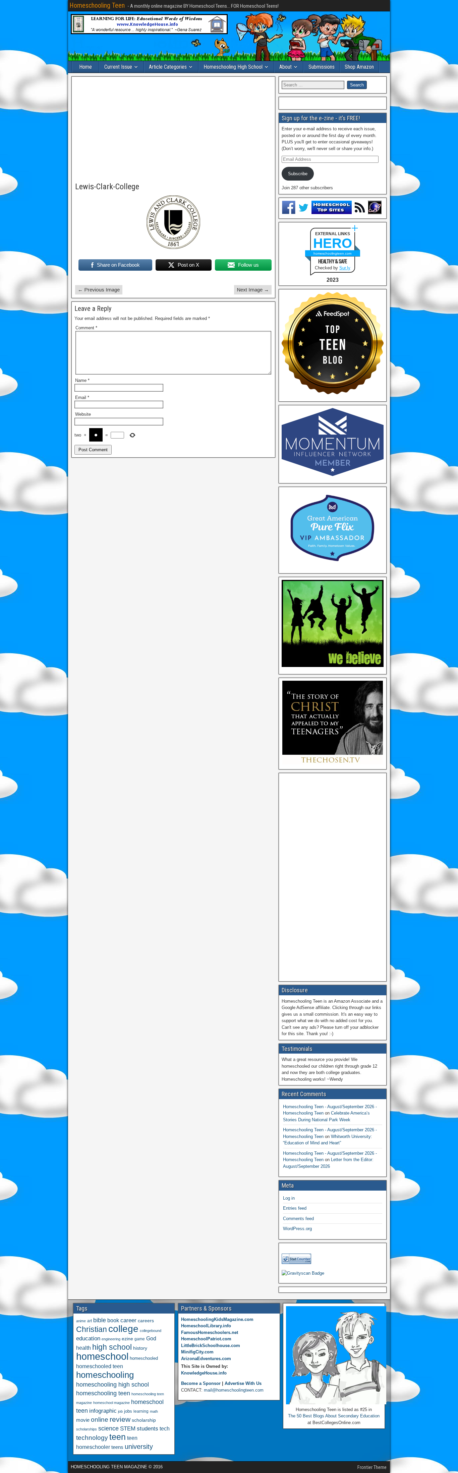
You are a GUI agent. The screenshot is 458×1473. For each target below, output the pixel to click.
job (120, 1411)
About (285, 67)
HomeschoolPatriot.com (206, 1338)
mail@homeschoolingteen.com (234, 1390)
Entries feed (294, 1208)
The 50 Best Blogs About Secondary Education (334, 1415)
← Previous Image (99, 289)
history (140, 1348)
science (108, 1428)
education (88, 1338)
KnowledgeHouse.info (204, 1373)
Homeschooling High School (233, 67)
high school (112, 1347)
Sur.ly (344, 267)
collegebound (150, 1331)
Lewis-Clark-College (107, 186)
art (89, 1321)
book (113, 1320)
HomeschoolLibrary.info (206, 1325)
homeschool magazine (111, 1403)
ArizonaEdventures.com (206, 1358)
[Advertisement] (173, 130)
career (128, 1320)
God (151, 1338)
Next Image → (253, 289)
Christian (91, 1329)
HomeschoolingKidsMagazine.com (217, 1319)
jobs (128, 1411)
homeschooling (105, 1375)
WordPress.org (297, 1228)
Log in (289, 1198)
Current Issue (118, 67)
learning (141, 1411)
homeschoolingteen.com (332, 253)
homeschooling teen (103, 1393)
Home (85, 67)
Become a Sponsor (201, 1383)
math (154, 1411)
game (139, 1339)
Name (82, 380)
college (123, 1329)
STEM (127, 1428)
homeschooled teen (99, 1366)
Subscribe (297, 173)
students (147, 1428)
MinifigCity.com (197, 1351)
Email (82, 397)
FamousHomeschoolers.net (209, 1332)
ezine (127, 1338)
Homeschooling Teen (97, 5)
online (99, 1419)
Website (83, 414)
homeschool (102, 1356)
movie (83, 1420)
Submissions (321, 67)
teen (117, 1437)
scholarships (86, 1429)
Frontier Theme (372, 1467)
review (120, 1419)
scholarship (144, 1420)
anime (81, 1321)
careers (146, 1320)
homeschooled (144, 1358)
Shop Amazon (359, 67)
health (83, 1348)
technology (92, 1437)
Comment (86, 327)
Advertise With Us (243, 1383)
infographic (103, 1411)
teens (117, 1447)
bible (99, 1320)
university (139, 1446)
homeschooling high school (112, 1384)
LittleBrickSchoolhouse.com (210, 1345)
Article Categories (168, 67)
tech (165, 1428)
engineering (111, 1339)
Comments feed (298, 1218)
